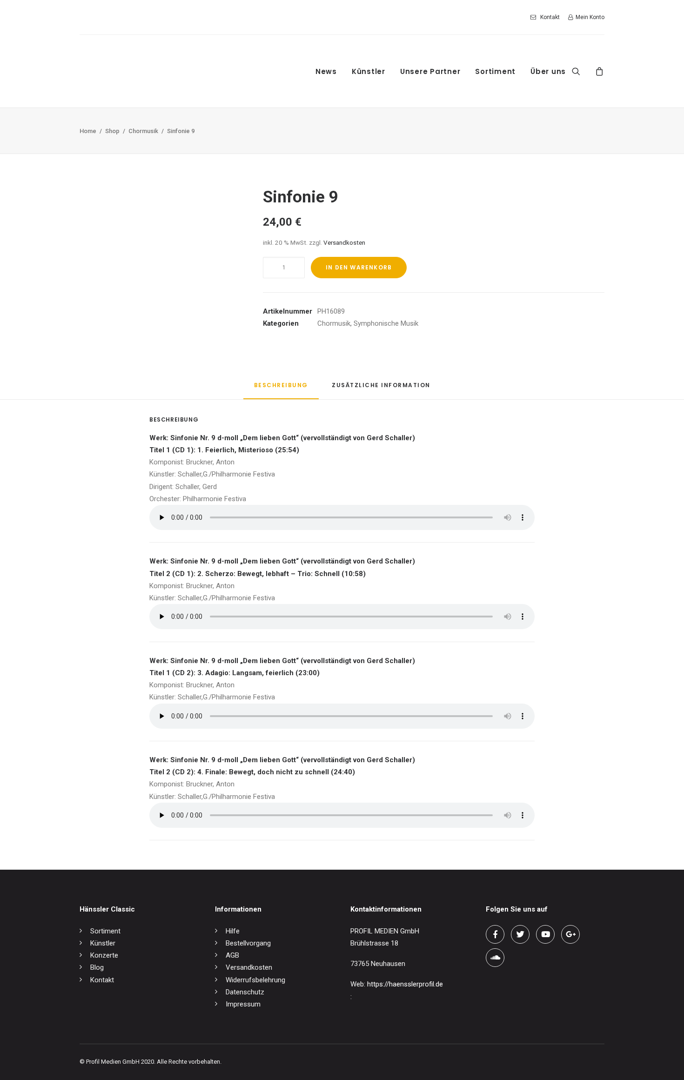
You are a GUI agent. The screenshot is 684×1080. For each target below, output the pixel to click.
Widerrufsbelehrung (255, 980)
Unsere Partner (430, 71)
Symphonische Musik (386, 323)
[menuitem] (546, 17)
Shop (112, 130)
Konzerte (104, 955)
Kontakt (550, 17)
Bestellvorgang (248, 943)
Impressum (243, 1004)
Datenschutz (245, 992)
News (326, 71)
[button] (582, 71)
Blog (97, 967)
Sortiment (495, 71)
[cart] (598, 71)
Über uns (548, 71)
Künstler (368, 71)
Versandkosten (344, 242)
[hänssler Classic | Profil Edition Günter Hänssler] (158, 71)
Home (88, 130)
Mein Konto (590, 17)
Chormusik (143, 130)
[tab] (381, 388)
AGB (232, 955)
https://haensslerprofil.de (405, 984)
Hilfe (233, 931)
